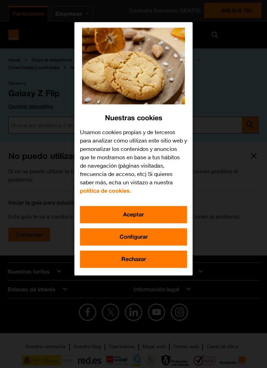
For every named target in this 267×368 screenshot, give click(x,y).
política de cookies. (105, 190)
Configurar (134, 236)
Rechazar (133, 259)
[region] (133, 149)
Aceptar (133, 214)
